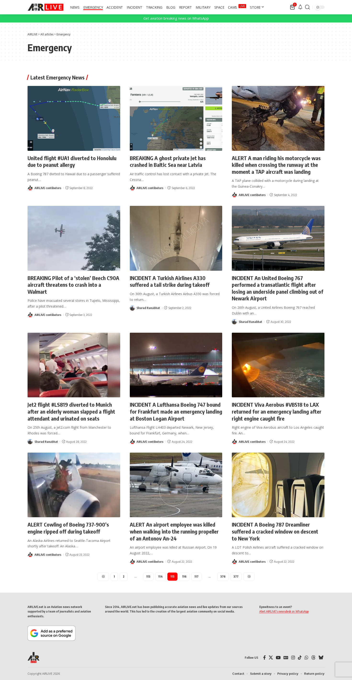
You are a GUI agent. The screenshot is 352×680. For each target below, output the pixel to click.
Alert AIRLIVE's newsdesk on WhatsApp (284, 611)
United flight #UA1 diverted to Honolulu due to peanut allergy (72, 161)
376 (223, 576)
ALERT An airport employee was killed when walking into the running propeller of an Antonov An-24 (174, 531)
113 (148, 576)
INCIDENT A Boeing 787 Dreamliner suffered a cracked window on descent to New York (275, 531)
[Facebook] (264, 657)
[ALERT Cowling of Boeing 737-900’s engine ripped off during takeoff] (74, 485)
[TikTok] (300, 657)
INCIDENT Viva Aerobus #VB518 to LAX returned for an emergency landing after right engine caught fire (276, 411)
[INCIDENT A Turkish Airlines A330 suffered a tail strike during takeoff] (176, 238)
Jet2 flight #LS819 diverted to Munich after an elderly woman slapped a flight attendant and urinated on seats (71, 411)
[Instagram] (293, 657)
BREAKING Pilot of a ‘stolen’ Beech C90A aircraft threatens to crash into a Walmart (73, 285)
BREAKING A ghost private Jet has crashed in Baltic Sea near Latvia (168, 161)
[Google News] (286, 657)
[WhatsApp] (306, 657)
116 (184, 576)
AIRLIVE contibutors (47, 188)
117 (196, 576)
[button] (307, 7)
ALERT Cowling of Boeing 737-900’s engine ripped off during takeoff (68, 528)
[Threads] (313, 657)
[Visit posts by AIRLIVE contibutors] (30, 188)
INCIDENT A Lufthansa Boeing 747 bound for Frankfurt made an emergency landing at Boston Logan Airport (176, 411)
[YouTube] (278, 657)
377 (235, 576)
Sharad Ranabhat (148, 308)
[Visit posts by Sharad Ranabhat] (132, 308)
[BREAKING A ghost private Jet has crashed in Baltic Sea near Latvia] (176, 118)
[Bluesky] (320, 657)
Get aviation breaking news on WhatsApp (176, 18)
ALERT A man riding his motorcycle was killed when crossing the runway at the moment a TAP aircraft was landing (276, 165)
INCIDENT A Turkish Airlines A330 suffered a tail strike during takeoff (170, 281)
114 (160, 576)
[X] (270, 657)
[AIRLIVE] (45, 7)
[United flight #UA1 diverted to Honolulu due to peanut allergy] (74, 118)
